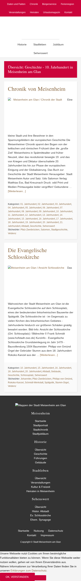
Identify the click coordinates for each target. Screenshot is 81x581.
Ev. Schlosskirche (40, 515)
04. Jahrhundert (16, 207)
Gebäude (56, 371)
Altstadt (25, 226)
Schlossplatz (27, 375)
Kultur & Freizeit (40, 486)
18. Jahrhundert (16, 222)
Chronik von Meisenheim (36, 88)
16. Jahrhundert (47, 218)
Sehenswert (49, 226)
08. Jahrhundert (29, 211)
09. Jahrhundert (47, 211)
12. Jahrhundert (33, 215)
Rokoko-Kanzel (16, 382)
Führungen (40, 458)
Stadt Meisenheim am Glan (40, 28)
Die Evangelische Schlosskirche (27, 253)
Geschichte (35, 226)
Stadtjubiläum (40, 433)
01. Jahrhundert (28, 204)
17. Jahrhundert (64, 218)
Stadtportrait (40, 425)
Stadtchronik (40, 429)
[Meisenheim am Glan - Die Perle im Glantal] (40, 405)
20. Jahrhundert (51, 222)
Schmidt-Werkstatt (34, 382)
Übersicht (40, 449)
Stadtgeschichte (59, 229)
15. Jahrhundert (29, 218)
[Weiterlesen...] (17, 191)
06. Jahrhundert (51, 207)
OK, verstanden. (17, 576)
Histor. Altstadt (40, 511)
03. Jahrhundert (63, 204)
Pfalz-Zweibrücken (30, 229)
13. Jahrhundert (50, 215)
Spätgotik (49, 382)
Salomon (45, 229)
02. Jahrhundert (46, 204)
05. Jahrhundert (33, 207)
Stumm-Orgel (62, 382)
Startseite (40, 420)
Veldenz (12, 233)
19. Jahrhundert (33, 222)
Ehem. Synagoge (40, 519)
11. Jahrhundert (16, 215)
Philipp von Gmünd (62, 378)
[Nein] (40, 577)
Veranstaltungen (40, 482)
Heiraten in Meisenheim (40, 491)
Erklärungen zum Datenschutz (29, 570)
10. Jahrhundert (64, 211)
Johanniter (26, 378)
